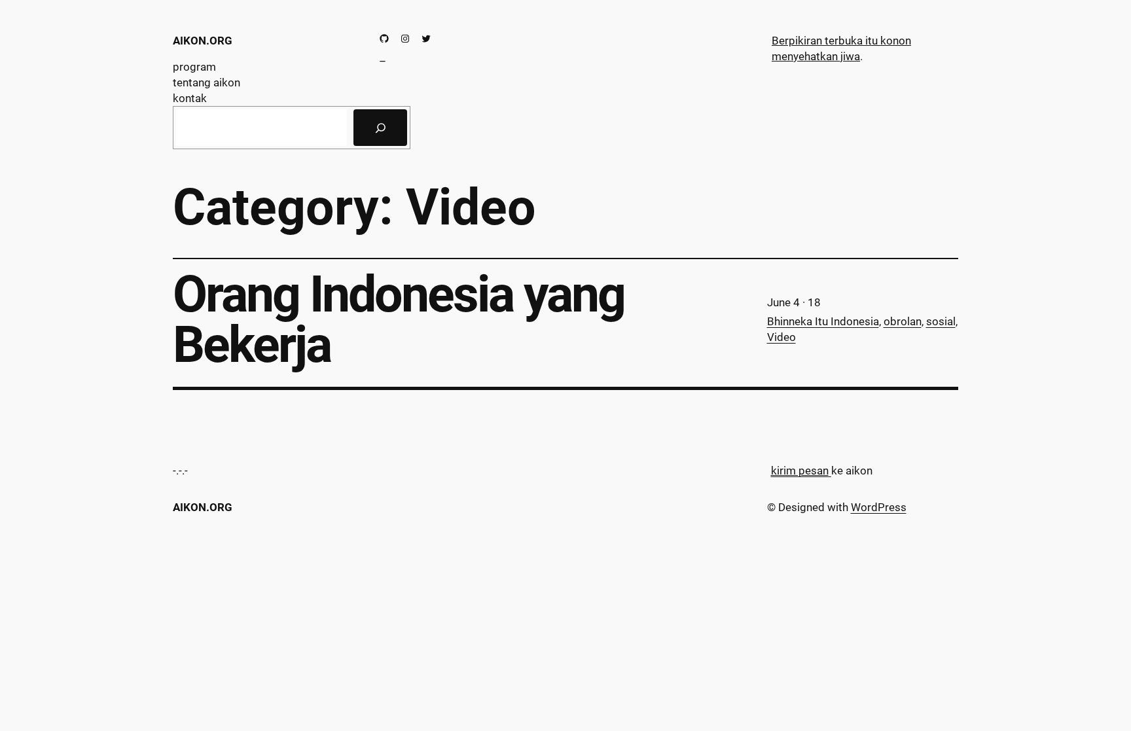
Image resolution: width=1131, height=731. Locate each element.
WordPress (879, 507)
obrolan (903, 321)
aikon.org (202, 40)
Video (781, 337)
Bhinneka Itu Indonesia (823, 321)
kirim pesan (800, 470)
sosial (941, 321)
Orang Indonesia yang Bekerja (398, 320)
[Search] (380, 127)
